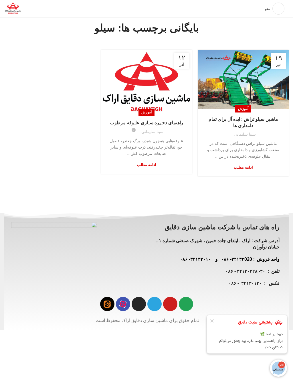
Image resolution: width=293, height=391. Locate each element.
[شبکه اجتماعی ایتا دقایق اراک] (107, 304)
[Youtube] (170, 304)
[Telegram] (154, 304)
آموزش (243, 109)
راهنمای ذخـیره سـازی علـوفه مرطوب (146, 122)
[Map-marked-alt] (186, 304)
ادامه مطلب (243, 167)
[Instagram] (139, 304)
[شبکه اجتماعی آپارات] (123, 304)
